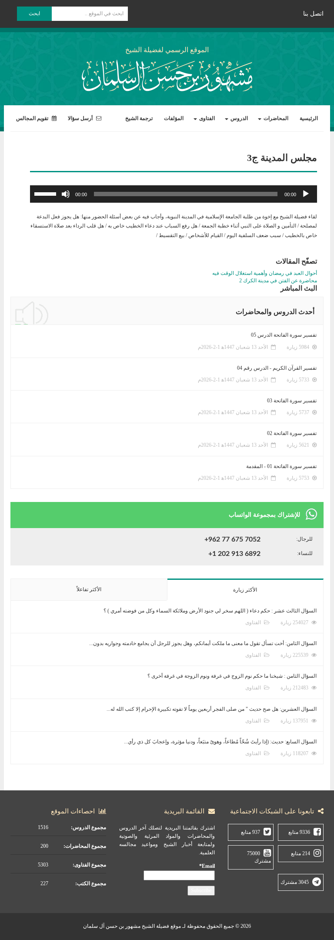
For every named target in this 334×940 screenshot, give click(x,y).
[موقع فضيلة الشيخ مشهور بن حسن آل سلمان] (167, 74)
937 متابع (250, 832)
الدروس (238, 118)
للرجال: (304, 539)
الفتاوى (206, 118)
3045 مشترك (295, 882)
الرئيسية (309, 118)
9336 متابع (299, 832)
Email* (207, 866)
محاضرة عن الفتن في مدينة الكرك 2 (278, 281)
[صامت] (65, 194)
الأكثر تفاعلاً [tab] (89, 589)
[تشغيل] (305, 194)
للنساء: (305, 553)
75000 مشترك (259, 857)
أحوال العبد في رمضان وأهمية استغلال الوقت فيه (264, 273)
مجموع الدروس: (88, 827)
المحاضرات (275, 118)
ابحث (34, 13)
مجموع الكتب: (90, 883)
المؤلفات (174, 118)
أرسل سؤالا (81, 118)
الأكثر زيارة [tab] (245, 590)
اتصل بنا (313, 13)
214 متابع (300, 853)
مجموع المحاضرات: (84, 846)
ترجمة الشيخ (139, 118)
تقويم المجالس (33, 118)
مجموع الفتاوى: (89, 865)
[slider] (46, 193)
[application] (173, 194)
